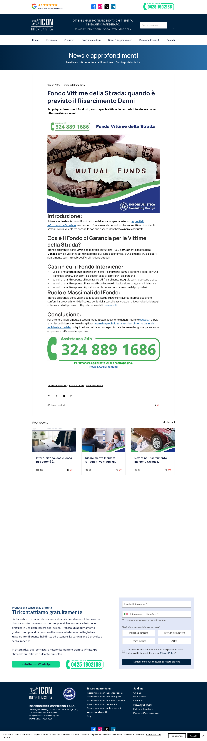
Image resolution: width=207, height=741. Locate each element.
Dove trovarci (139, 696)
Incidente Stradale (57, 385)
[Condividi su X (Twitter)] (56, 395)
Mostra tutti (169, 422)
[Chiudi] (203, 736)
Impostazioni (177, 735)
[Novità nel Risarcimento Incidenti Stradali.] (153, 440)
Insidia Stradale (76, 385)
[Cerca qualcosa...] (170, 25)
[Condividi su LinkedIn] (63, 395)
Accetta (193, 735)
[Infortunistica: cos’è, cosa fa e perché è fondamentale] (54, 440)
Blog (89, 716)
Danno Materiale (94, 385)
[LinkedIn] (113, 6)
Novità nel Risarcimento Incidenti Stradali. (150, 459)
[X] (106, 6)
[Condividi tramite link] (71, 395)
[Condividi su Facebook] (48, 395)
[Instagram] (100, 6)
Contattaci (138, 700)
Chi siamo (138, 692)
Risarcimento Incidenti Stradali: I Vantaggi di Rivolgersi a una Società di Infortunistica (103, 459)
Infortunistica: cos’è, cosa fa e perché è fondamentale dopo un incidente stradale (54, 459)
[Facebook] (93, 6)
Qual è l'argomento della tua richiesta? (141, 627)
